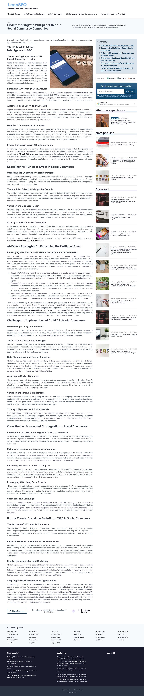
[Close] (110, 342)
